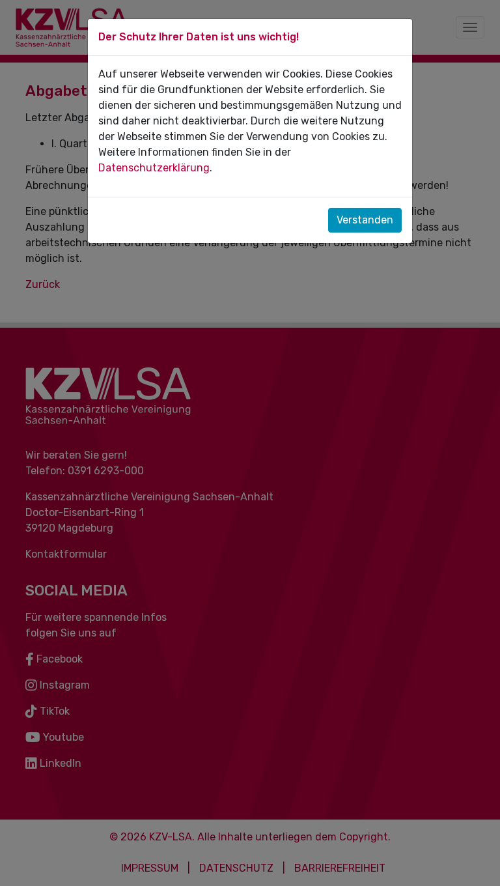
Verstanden (365, 220)
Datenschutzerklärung (154, 168)
